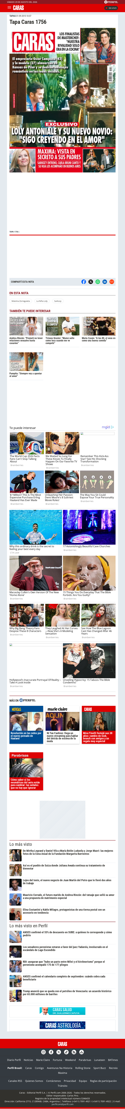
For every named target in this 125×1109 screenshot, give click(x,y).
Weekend (70, 1060)
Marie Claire (43, 1060)
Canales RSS (15, 1081)
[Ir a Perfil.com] (111, 2)
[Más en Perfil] (27, 700)
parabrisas (26, 756)
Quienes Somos (34, 1081)
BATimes (113, 1060)
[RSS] (74, 1052)
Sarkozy (57, 301)
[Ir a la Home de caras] (18, 9)
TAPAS (12, 16)
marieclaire (62, 709)
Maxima (62, 1073)
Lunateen (99, 1060)
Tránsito (62, 1085)
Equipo (83, 1081)
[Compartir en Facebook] (83, 281)
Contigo (39, 1068)
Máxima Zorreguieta (21, 301)
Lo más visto (20, 844)
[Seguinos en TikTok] (66, 1052)
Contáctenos (53, 1081)
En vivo (112, 8)
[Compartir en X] (90, 281)
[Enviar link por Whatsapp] (97, 281)
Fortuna (57, 1060)
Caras (28, 1068)
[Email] (111, 281)
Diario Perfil (14, 1060)
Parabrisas (85, 1060)
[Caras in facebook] (51, 1052)
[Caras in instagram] (43, 1052)
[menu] (9, 8)
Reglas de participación (103, 1081)
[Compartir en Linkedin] (104, 281)
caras (99, 709)
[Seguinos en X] (58, 1052)
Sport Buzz (99, 1068)
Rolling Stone (82, 1068)
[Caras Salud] (62, 1014)
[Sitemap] (81, 1052)
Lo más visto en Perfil (28, 925)
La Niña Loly (42, 301)
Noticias (28, 1060)
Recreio (113, 1068)
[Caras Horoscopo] (62, 1028)
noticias (26, 709)
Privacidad (70, 1081)
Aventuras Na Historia (59, 1068)
